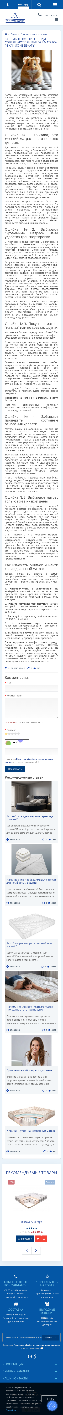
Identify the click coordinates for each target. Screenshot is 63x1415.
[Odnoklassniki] (34, 1355)
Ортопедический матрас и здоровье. (29, 1070)
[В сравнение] (44, 1238)
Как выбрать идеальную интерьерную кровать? (30, 817)
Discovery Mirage (31, 1222)
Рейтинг (11, 730)
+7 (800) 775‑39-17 (49, 15)
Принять (49, 1398)
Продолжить (15, 768)
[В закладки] (38, 1238)
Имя (9, 682)
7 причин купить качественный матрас (30, 1131)
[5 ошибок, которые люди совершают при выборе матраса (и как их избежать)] (31, 70)
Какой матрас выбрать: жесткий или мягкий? (29, 944)
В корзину (26, 1238)
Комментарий (14, 695)
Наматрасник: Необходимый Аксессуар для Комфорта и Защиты (31, 881)
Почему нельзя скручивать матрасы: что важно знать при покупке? (29, 1008)
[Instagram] (29, 1355)
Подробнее (11, 1410)
